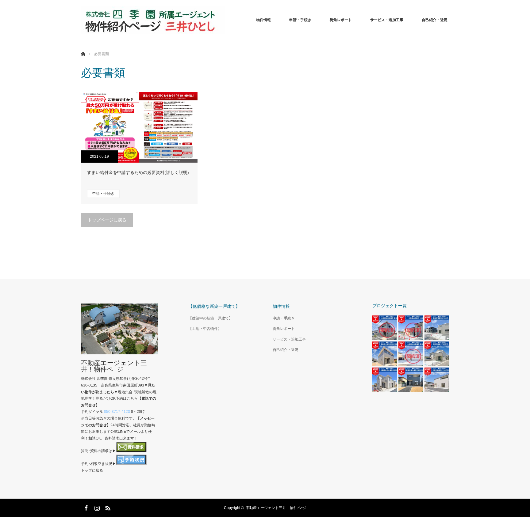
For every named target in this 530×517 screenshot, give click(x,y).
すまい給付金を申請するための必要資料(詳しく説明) (138, 172)
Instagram (96, 506)
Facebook (85, 506)
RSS (107, 506)
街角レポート (341, 20)
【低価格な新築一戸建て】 (214, 306)
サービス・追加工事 (386, 20)
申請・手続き (300, 20)
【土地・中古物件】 (204, 328)
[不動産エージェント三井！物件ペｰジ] (153, 20)
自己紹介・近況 (434, 20)
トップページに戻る (107, 219)
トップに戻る (92, 470)
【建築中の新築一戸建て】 (210, 318)
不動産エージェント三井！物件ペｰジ (114, 366)
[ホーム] (83, 46)
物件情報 (263, 20)
